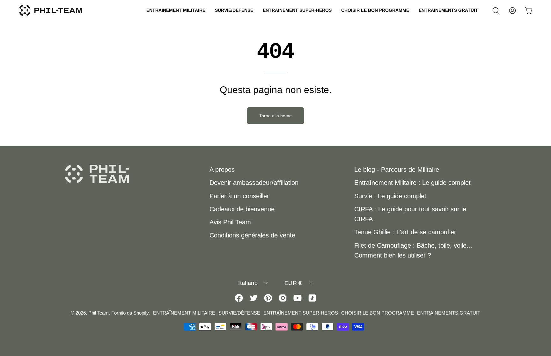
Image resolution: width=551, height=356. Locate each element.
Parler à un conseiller (239, 196)
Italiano (248, 283)
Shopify (141, 313)
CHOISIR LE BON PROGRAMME (377, 313)
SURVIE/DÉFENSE (239, 313)
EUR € (293, 283)
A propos (222, 169)
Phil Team (98, 313)
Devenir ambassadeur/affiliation (253, 182)
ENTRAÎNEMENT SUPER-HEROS (300, 313)
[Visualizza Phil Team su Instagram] (283, 298)
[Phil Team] (51, 10)
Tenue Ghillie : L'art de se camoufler (405, 232)
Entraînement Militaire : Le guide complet (412, 182)
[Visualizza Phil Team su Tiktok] (312, 298)
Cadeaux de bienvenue (242, 209)
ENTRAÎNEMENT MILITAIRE (184, 313)
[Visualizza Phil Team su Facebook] (239, 298)
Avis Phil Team (230, 222)
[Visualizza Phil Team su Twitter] (253, 298)
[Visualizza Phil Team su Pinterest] (268, 298)
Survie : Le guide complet (390, 196)
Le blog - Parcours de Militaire (396, 169)
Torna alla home (275, 115)
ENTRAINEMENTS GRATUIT (448, 313)
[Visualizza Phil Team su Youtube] (297, 298)
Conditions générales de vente (252, 235)
